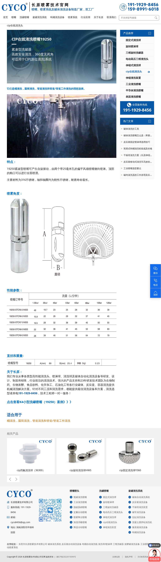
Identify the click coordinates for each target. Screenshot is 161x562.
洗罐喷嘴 (24, 17)
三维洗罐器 (118, 544)
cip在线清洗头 (134, 71)
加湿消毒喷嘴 (80, 522)
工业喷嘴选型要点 (132, 168)
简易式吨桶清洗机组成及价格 (138, 148)
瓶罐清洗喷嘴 (80, 497)
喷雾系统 (72, 17)
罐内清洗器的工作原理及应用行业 (138, 174)
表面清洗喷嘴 (133, 96)
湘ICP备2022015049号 (66, 556)
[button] (10, 479)
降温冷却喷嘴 (80, 527)
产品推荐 (128, 33)
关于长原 (98, 17)
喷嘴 (13, 17)
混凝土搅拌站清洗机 (142, 522)
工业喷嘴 (144, 544)
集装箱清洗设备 (140, 527)
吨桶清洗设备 (57, 17)
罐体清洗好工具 (131, 128)
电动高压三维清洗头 (137, 59)
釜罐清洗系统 (40, 17)
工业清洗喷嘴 (133, 84)
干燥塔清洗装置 (140, 507)
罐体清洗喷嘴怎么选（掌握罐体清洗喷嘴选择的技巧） (138, 135)
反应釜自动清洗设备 (71, 544)
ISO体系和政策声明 (146, 556)
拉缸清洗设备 (138, 517)
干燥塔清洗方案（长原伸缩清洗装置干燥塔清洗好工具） (138, 155)
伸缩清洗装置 (133, 77)
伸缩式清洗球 (133, 65)
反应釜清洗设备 (140, 502)
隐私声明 (129, 556)
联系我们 (111, 17)
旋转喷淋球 (132, 46)
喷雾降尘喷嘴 (80, 517)
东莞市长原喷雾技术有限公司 (33, 544)
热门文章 (128, 121)
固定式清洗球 (133, 40)
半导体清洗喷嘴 (134, 90)
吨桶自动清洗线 (89, 544)
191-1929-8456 (27, 393)
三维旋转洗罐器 (134, 52)
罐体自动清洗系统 (141, 497)
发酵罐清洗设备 (132, 544)
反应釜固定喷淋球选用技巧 (137, 141)
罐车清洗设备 (138, 512)
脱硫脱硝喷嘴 (80, 507)
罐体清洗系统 (54, 544)
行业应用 (85, 17)
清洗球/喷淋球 (105, 544)
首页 (5, 17)
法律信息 (116, 556)
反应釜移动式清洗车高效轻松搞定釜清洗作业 (138, 161)
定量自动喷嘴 (80, 512)
